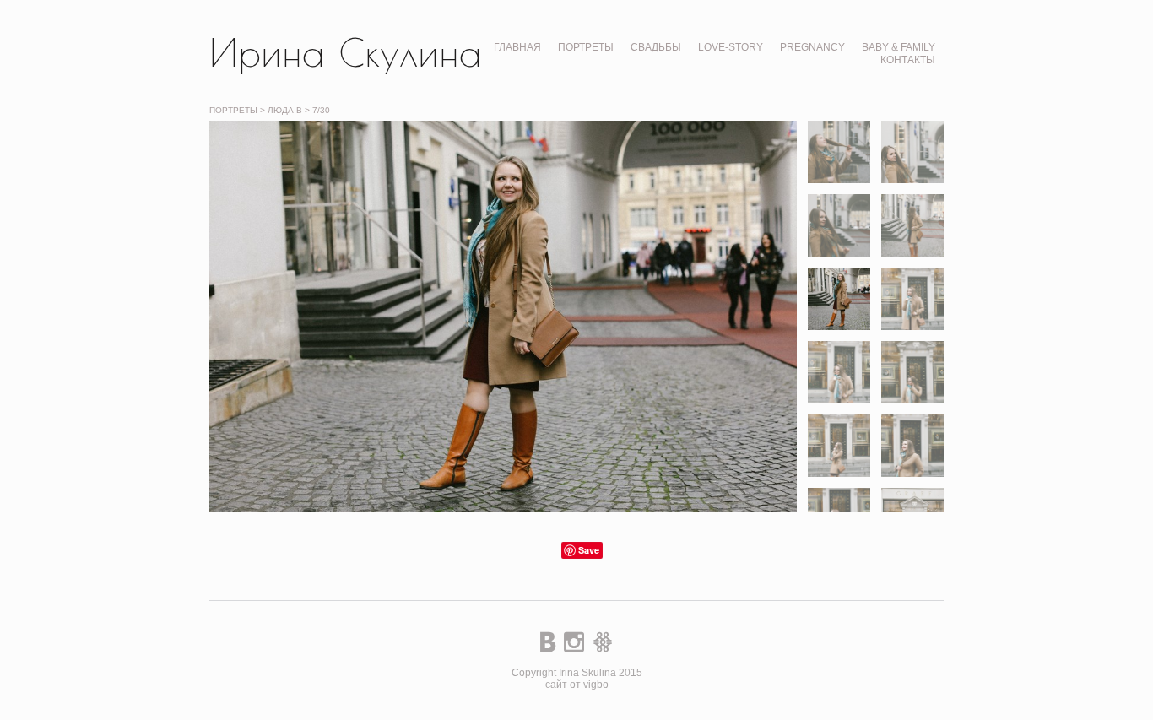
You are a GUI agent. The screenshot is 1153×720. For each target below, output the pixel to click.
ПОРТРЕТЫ (586, 47)
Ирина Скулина (345, 52)
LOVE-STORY (730, 47)
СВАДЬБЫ (656, 47)
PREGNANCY (812, 47)
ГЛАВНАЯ (517, 47)
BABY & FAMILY (898, 47)
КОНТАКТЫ (907, 60)
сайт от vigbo (577, 684)
